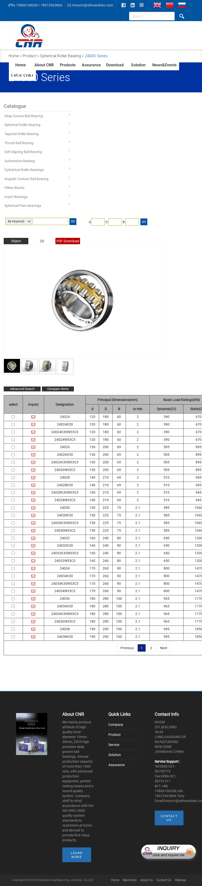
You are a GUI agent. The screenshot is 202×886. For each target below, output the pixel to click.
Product (114, 735)
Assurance (91, 65)
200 (106, 447)
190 (92, 629)
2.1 (137, 508)
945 (199, 477)
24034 (65, 568)
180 (106, 417)
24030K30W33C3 (64, 523)
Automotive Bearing (19, 161)
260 (106, 568)
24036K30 (65, 606)
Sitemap (180, 880)
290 (106, 629)
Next (163, 648)
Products (68, 65)
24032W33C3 (64, 561)
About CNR (44, 65)
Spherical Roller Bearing (22, 125)
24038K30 (65, 637)
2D (42, 241)
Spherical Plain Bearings (22, 206)
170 (92, 568)
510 (166, 477)
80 (119, 538)
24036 (65, 598)
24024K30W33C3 (64, 432)
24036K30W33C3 (64, 614)
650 (166, 538)
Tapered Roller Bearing (21, 134)
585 (166, 508)
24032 (65, 538)
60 (119, 417)
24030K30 (65, 515)
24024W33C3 (64, 440)
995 (166, 629)
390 (166, 417)
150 (92, 508)
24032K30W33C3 (64, 553)
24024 (65, 417)
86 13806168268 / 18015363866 (36, 5)
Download (115, 65)
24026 (65, 447)
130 (92, 447)
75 (119, 508)
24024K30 (65, 424)
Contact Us (169, 818)
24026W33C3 (64, 470)
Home (20, 65)
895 (199, 447)
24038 (65, 629)
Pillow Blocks (14, 188)
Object (16, 241)
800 (166, 568)
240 (106, 538)
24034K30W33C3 (64, 584)
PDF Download (67, 241)
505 (166, 447)
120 (92, 417)
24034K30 (65, 576)
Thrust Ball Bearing (19, 143)
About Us (146, 880)
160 (92, 538)
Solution (138, 65)
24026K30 (65, 455)
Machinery (130, 880)
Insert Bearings (16, 197)
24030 (65, 508)
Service (113, 745)
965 (166, 598)
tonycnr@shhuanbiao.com (92, 5)
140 (92, 477)
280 (106, 598)
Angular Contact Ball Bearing (26, 179)
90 (119, 568)
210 (106, 477)
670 (199, 417)
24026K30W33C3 (64, 462)
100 (119, 598)
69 (119, 447)
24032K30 (65, 545)
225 (106, 508)
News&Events (164, 65)
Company (115, 725)
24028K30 (65, 485)
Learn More (77, 855)
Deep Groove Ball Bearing (23, 116)
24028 (65, 477)
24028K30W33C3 (64, 492)
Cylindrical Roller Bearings (24, 170)
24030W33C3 (64, 530)
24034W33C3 (64, 591)
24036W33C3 (64, 621)
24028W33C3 (64, 500)
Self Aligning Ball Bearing (23, 152)
